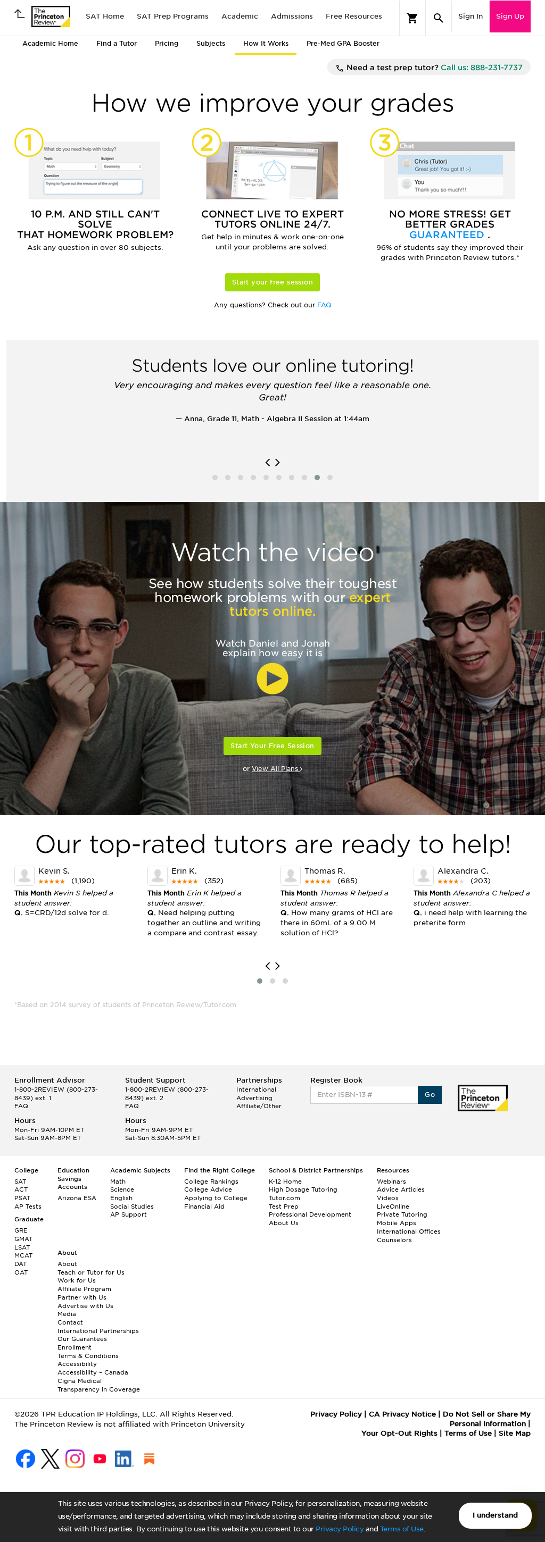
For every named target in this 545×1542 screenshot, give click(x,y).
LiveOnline (393, 1206)
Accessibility (77, 1364)
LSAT (22, 1247)
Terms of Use (402, 1529)
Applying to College (215, 1198)
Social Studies (132, 1206)
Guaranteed (448, 234)
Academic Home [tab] (50, 43)
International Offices (409, 1231)
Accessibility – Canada (92, 1372)
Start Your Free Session (272, 746)
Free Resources (354, 16)
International (256, 1089)
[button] (215, 477)
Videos (388, 1198)
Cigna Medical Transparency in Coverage (98, 1385)
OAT (21, 1272)
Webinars (391, 1181)
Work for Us (76, 1280)
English (121, 1198)
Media (66, 1314)
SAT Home (105, 16)
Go (430, 1095)
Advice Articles (401, 1189)
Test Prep (284, 1206)
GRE (21, 1230)
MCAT (23, 1255)
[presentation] (267, 462)
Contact (70, 1322)
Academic (239, 16)
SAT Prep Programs (173, 16)
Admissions (292, 16)
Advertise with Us (85, 1306)
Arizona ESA (76, 1198)
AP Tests (28, 1206)
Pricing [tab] (166, 43)
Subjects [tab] (210, 43)
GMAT (23, 1239)
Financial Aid (204, 1206)
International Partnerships (98, 1331)
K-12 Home (285, 1181)
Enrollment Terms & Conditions (88, 1352)
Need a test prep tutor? (433, 67)
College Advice (208, 1189)
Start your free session (272, 282)
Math (118, 1181)
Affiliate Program (84, 1289)
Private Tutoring (402, 1214)
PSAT (22, 1198)
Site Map (515, 1433)
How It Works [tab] (265, 43)
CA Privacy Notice (402, 1414)
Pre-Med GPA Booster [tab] (343, 43)
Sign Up (510, 16)
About (67, 1264)
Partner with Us (81, 1297)
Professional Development (310, 1214)
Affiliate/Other (259, 1106)
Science (122, 1189)
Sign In (470, 16)
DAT (20, 1264)
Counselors (394, 1240)
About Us (284, 1223)
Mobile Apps (396, 1223)
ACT (21, 1189)
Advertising (254, 1098)
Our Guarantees (82, 1339)
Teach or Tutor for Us (91, 1272)
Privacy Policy (340, 1529)
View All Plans (276, 769)
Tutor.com (284, 1198)
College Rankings (211, 1181)
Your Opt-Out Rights (399, 1433)
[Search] (438, 18)
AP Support (128, 1214)
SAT (20, 1181)
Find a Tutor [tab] (116, 43)
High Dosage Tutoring (303, 1189)
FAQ (324, 305)
